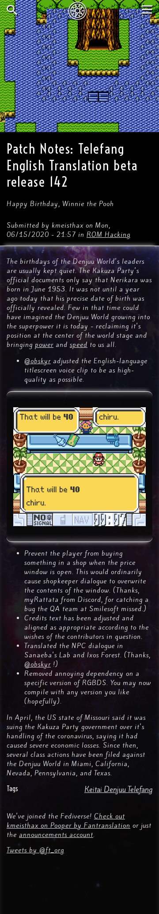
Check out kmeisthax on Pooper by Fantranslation (68, 821)
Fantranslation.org (79, 10)
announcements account (56, 834)
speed (78, 344)
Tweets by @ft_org (35, 850)
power (44, 344)
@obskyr (37, 361)
